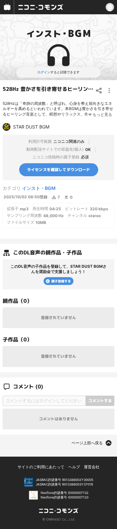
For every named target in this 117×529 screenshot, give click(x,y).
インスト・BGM (39, 188)
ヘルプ (74, 466)
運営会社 (91, 466)
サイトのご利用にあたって (41, 466)
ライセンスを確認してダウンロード (58, 169)
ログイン (43, 72)
